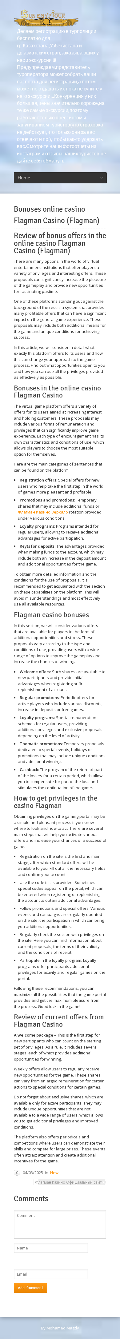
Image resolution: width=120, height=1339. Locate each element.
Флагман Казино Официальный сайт (68, 1182)
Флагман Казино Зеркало (43, 512)
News (55, 1172)
